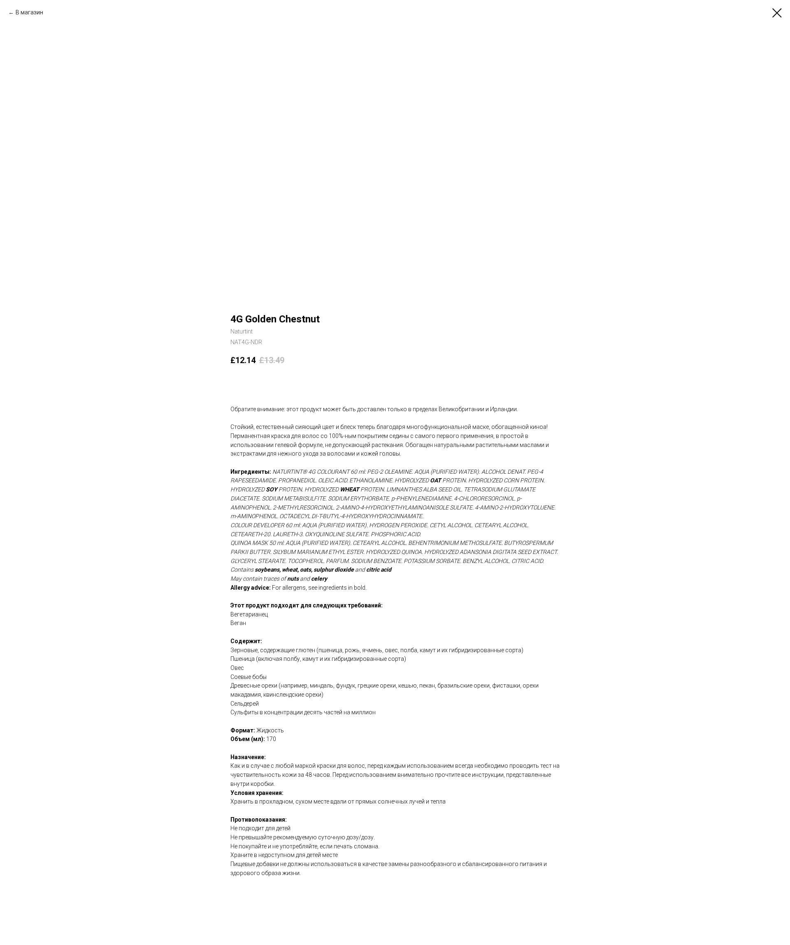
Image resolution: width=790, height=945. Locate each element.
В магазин (29, 12)
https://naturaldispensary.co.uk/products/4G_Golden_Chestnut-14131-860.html (333, 890)
